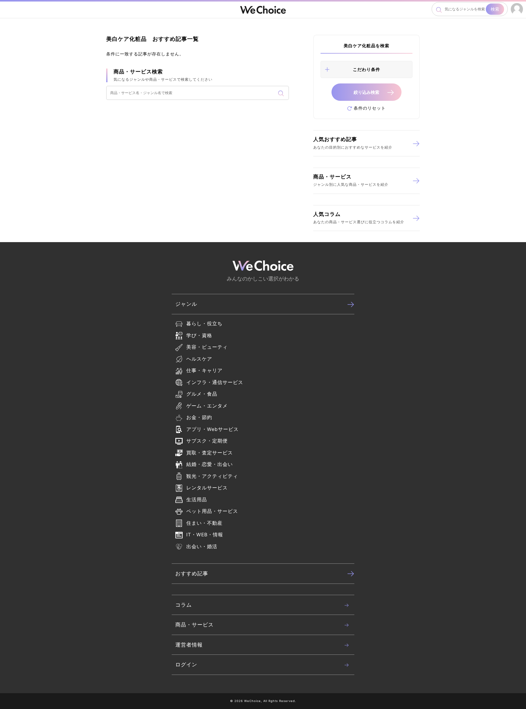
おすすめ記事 (191, 573)
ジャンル (186, 304)
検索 (495, 9)
